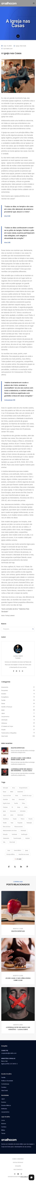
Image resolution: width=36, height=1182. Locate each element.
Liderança (4, 723)
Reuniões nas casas (24, 854)
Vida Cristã (23, 46)
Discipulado (4, 690)
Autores (3, 1123)
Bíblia (11, 791)
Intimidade (22, 811)
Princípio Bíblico (11, 854)
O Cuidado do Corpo (7, 726)
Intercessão (13, 811)
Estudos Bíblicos (6, 1105)
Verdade (27, 838)
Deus (13, 799)
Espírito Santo (6, 803)
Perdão (5, 822)
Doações (18, 1166)
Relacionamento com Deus (10, 830)
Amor (13, 787)
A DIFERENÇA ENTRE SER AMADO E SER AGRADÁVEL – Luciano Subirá (18, 1028)
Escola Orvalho (18, 1162)
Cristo (16, 795)
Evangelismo (5, 697)
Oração (3, 729)
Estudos (3, 694)
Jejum (3, 713)
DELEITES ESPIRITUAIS (18, 931)
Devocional (21, 799)
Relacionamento (19, 826)
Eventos (3, 1102)
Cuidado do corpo (27, 795)
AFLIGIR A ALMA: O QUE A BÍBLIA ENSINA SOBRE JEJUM (18, 979)
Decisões (5, 799)
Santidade (14, 834)
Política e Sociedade (7, 1081)
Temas (3, 1133)
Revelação (23, 830)
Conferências (5, 1084)
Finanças (5, 807)
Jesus (11, 815)
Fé (12, 807)
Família (3, 700)
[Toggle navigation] (34, 3)
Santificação (24, 834)
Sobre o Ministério (18, 1159)
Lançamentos (5, 716)
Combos (3, 1127)
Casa (8, 850)
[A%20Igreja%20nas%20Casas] (9, 867)
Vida (4, 842)
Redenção (29, 822)
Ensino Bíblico (17, 850)
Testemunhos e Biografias (8, 733)
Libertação (4, 720)
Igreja (17, 46)
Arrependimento (23, 787)
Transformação (17, 838)
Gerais (3, 703)
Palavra (22, 819)
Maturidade (20, 815)
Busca (4, 791)
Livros (3, 1120)
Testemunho (6, 838)
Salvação (5, 834)
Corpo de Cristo (7, 795)
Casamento (20, 791)
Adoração (5, 787)
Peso (12, 822)
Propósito (19, 822)
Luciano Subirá (18, 656)
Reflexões (4, 1108)
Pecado (30, 819)
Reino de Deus (6, 826)
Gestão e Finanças (6, 707)
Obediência (6, 819)
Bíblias (3, 1130)
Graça (18, 807)
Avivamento (4, 687)
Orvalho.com (8, 48)
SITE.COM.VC (24, 1177)
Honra (25, 807)
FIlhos (23, 803)
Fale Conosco (18, 1169)
